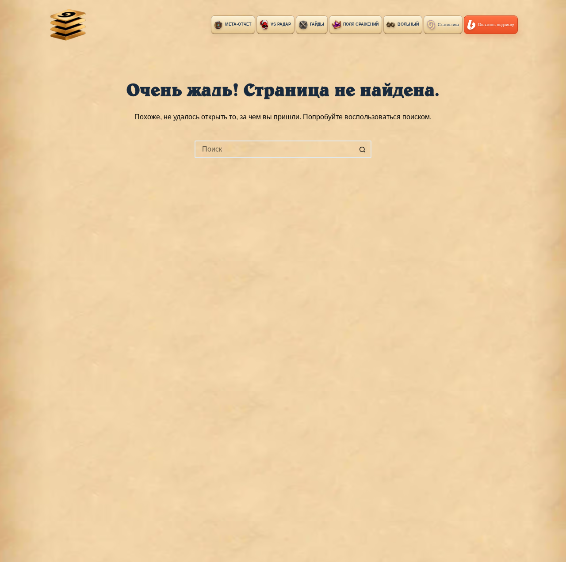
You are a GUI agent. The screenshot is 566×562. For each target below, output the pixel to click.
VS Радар (281, 24)
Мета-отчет (238, 24)
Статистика (448, 25)
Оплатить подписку (496, 25)
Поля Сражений (361, 24)
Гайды (317, 24)
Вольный (408, 24)
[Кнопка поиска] (362, 149)
